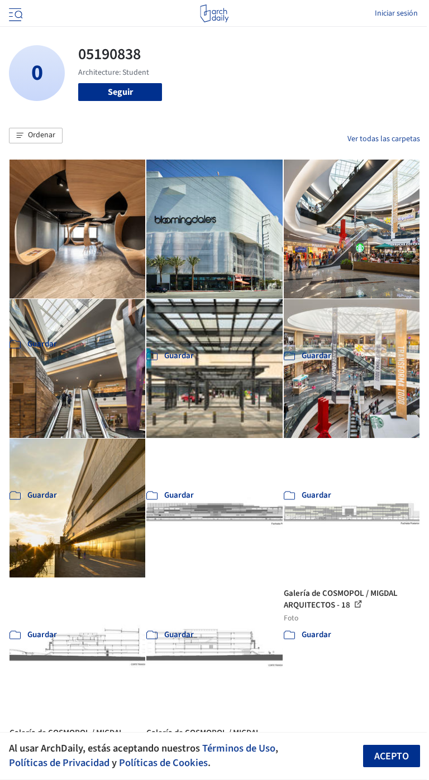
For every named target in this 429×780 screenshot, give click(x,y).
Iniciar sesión (396, 13)
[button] (36, 135)
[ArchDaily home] (214, 13)
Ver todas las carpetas (383, 139)
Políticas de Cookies (163, 762)
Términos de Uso (238, 748)
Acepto (391, 756)
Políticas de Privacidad (59, 762)
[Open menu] (14, 13)
